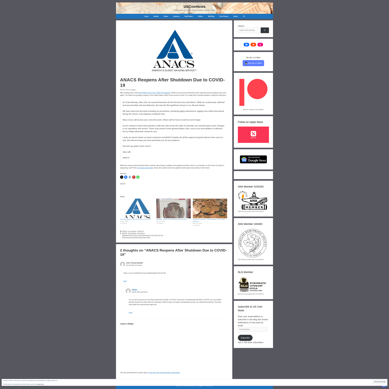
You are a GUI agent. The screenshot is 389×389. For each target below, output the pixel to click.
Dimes (166, 16)
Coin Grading (132, 231)
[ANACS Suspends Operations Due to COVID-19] (137, 208)
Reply (125, 281)
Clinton (134, 290)
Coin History (223, 16)
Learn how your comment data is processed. (164, 372)
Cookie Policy (40, 384)
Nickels (156, 16)
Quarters (176, 16)
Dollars (200, 16)
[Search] (265, 30)
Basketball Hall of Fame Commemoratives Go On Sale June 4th (142, 235)
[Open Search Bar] (243, 16)
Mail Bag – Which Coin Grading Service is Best (171, 219)
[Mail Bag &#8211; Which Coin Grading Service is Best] (173, 208)
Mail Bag (211, 16)
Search (241, 26)
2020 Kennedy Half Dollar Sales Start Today (136, 237)
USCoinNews (194, 7)
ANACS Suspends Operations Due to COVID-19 (135, 219)
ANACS (124, 231)
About (235, 16)
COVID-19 (140, 231)
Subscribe (245, 338)
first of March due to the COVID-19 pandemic (155, 93)
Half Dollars (189, 16)
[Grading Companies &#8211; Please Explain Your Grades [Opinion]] (210, 208)
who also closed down (145, 168)
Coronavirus (141, 233)
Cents (146, 16)
